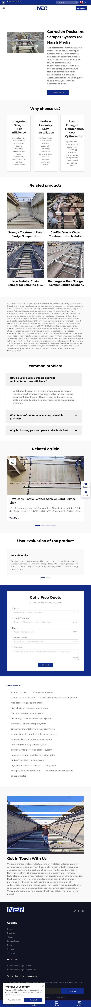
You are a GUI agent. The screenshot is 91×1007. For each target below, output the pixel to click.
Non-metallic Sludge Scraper (19, 966)
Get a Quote (81, 8)
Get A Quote (58, 92)
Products (11, 933)
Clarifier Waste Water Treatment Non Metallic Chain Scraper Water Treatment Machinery (65, 234)
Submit (45, 665)
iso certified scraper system (59, 771)
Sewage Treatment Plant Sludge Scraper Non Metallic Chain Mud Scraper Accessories (25, 234)
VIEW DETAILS (25, 211)
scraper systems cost (43, 692)
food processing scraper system (26, 703)
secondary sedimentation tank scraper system (34, 734)
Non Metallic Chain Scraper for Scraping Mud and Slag (25, 283)
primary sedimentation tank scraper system (33, 729)
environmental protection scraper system (31, 750)
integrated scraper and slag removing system (33, 755)
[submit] (76, 2)
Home (9, 929)
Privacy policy (60, 997)
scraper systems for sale (23, 697)
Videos (10, 937)
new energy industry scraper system (29, 744)
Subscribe (72, 991)
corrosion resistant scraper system (28, 713)
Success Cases (13, 941)
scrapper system (19, 776)
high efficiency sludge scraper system (29, 708)
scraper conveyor (19, 692)
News (9, 945)
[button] (37, 525)
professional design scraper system (28, 760)
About (57, 1005)
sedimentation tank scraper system (28, 723)
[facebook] (78, 910)
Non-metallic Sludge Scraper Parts (21, 970)
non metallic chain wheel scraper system (31, 739)
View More (14, 518)
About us (11, 953)
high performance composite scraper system (33, 765)
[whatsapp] (74, 911)
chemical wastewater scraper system (58, 697)
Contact (10, 949)
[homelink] (42, 8)
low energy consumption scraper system (31, 718)
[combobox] (17, 622)
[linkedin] (82, 910)
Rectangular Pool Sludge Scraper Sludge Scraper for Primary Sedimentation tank (65, 283)
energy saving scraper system (26, 771)
